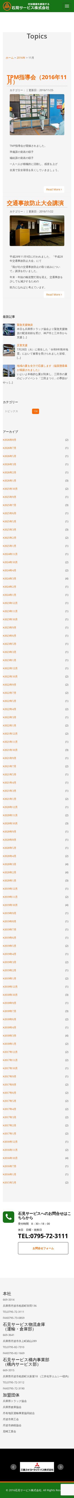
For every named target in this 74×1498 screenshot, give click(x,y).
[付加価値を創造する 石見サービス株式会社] (26, 6)
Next (60, 1467)
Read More (53, 189)
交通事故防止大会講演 (35, 203)
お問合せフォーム (43, 1248)
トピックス (11, 411)
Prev (13, 1467)
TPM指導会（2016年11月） (37, 79)
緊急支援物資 (25, 324)
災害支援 (22, 345)
